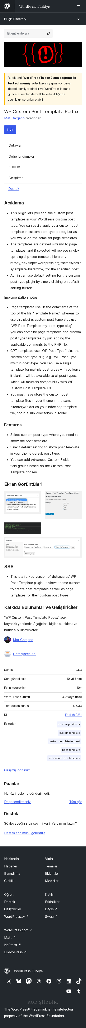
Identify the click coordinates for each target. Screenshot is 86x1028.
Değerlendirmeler (21, 156)
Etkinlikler (52, 902)
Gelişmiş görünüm (17, 770)
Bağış (51, 909)
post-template (71, 749)
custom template (69, 732)
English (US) (73, 714)
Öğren (9, 894)
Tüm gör (75, 802)
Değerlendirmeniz (17, 802)
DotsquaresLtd (24, 654)
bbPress (12, 945)
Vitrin (49, 859)
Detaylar (15, 145)
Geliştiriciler (12, 909)
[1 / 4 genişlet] (36, 497)
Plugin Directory (15, 19)
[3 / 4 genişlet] (36, 528)
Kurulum (14, 167)
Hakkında (11, 859)
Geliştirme (16, 178)
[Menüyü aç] (79, 6)
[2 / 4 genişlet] (76, 497)
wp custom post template (64, 758)
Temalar (51, 866)
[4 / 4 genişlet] (76, 543)
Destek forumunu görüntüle (24, 833)
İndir (10, 129)
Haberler (10, 866)
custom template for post (64, 741)
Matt (10, 937)
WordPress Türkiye (28, 971)
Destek (13, 189)
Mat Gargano (14, 118)
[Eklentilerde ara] (48, 33)
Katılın (49, 894)
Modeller (51, 881)
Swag (51, 916)
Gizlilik (9, 881)
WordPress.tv (16, 916)
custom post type (69, 724)
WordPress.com (18, 930)
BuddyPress (15, 952)
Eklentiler (52, 873)
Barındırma (12, 873)
